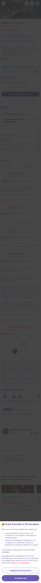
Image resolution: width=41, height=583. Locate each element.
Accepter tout (20, 578)
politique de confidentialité (20, 563)
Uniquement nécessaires (20, 570)
